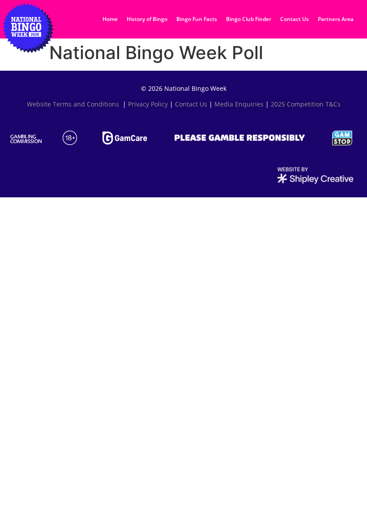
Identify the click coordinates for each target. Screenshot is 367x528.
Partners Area (336, 19)
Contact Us (294, 19)
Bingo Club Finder (248, 19)
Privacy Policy (148, 104)
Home (110, 19)
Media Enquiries (239, 104)
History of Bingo (147, 19)
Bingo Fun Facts (196, 19)
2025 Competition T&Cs (306, 104)
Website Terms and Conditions (74, 104)
